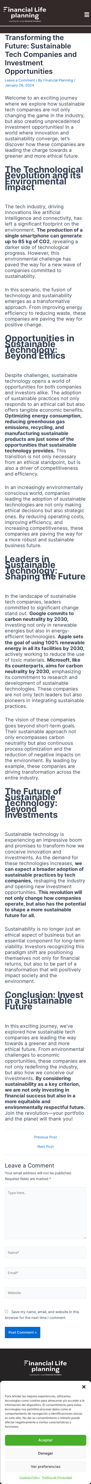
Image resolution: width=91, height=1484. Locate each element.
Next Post (45, 1146)
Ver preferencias (45, 1466)
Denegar (45, 1453)
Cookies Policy (29, 1477)
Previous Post (45, 1137)
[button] (83, 1386)
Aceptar (45, 1440)
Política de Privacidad (57, 1477)
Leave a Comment (20, 80)
